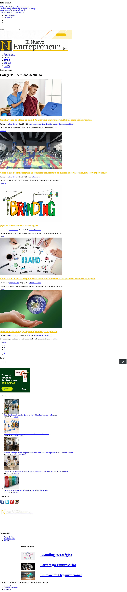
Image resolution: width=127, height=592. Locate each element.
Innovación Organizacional (61, 575)
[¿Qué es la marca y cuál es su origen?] (31, 221)
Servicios (7, 540)
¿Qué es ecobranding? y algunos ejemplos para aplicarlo (28, 331)
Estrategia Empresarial (58, 565)
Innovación (7, 62)
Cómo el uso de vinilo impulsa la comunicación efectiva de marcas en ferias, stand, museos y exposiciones (53, 172)
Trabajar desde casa (20, 454)
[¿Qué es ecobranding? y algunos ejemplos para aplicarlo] (31, 327)
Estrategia (7, 59)
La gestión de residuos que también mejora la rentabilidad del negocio (26, 490)
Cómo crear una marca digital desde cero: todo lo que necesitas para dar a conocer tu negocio (47, 278)
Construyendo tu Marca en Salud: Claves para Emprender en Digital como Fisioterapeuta (46, 120)
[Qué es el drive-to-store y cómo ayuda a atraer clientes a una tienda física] (11, 432)
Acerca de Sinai (9, 537)
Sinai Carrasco (13, 124)
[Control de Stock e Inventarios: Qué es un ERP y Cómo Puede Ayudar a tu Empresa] (11, 413)
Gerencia (16, 473)
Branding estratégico (56, 555)
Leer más (3, 131)
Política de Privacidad (11, 588)
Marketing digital (18, 435)
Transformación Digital (66, 124)
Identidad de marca (52, 124)
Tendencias (7, 63)
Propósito (7, 57)
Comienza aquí (8, 54)
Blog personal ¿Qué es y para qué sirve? (12, 12)
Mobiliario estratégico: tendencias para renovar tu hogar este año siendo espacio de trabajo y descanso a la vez (38, 453)
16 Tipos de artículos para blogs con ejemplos (14, 7)
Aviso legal (7, 589)
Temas (16, 417)
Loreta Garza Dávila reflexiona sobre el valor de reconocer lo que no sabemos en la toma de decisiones (36, 471)
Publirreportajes (9, 17)
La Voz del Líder (9, 15)
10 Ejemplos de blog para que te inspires (12, 10)
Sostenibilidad (45, 335)
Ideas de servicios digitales (37, 124)
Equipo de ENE (14, 283)
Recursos (7, 65)
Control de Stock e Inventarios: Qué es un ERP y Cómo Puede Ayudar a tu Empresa (30, 415)
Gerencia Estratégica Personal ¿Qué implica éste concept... (18, 9)
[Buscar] (123, 361)
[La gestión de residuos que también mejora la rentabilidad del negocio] (11, 488)
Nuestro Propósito (9, 539)
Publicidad (7, 586)
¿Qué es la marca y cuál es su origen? (19, 225)
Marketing (7, 60)
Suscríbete (7, 67)
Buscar (2, 358)
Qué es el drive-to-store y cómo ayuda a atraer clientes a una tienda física (26, 434)
